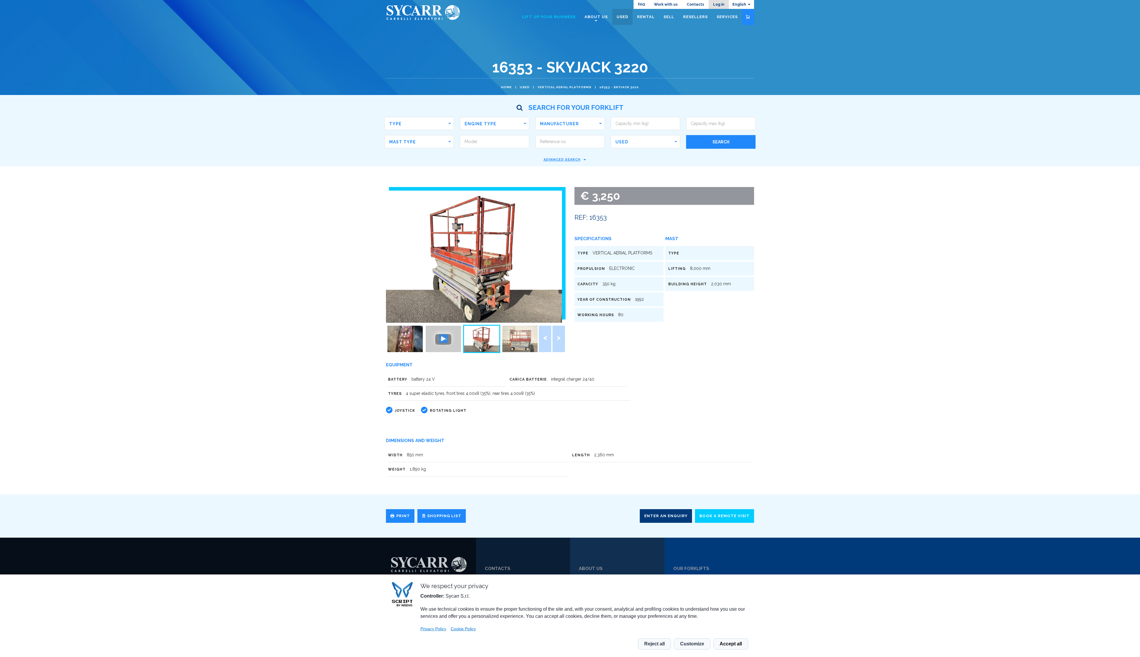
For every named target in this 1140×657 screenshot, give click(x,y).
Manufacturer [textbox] (559, 123)
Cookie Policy (463, 628)
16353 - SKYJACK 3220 (619, 87)
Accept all (731, 643)
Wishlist (748, 17)
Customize (692, 643)
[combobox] (419, 123)
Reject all (654, 643)
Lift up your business (549, 17)
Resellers (695, 17)
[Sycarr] (428, 564)
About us (596, 17)
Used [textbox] (621, 142)
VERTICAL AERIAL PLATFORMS (564, 87)
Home (506, 87)
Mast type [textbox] (402, 142)
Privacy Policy (433, 628)
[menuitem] (741, 4)
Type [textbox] (395, 123)
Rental (646, 17)
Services (727, 17)
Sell (669, 17)
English (739, 4)
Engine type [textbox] (480, 123)
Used (525, 87)
